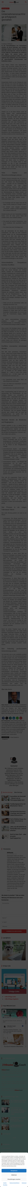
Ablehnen (14, 1175)
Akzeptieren (14, 1170)
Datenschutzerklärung (14, 1182)
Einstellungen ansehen (14, 1179)
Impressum (24, 1182)
